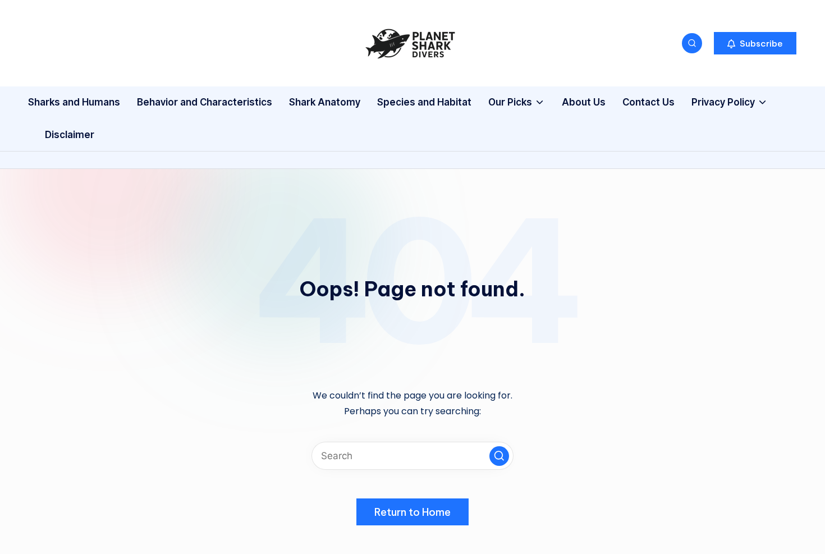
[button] (755, 43)
